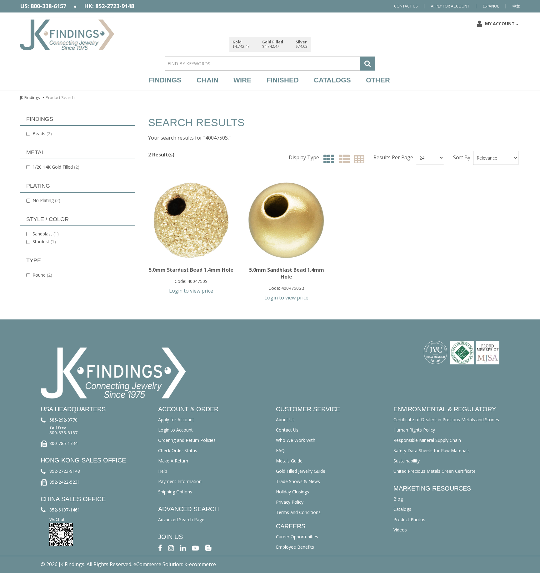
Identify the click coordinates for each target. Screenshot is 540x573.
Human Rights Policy (414, 430)
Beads (42, 133)
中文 (516, 6)
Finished (283, 80)
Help (162, 471)
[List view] (343, 159)
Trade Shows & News (298, 481)
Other (378, 80)
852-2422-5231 (64, 482)
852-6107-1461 (64, 510)
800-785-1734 (63, 443)
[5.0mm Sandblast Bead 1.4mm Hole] (286, 220)
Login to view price (191, 290)
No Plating (46, 200)
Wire (242, 80)
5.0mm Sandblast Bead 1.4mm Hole (286, 273)
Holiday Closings (292, 492)
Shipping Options (175, 492)
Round (42, 275)
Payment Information (180, 481)
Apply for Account (450, 6)
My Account (500, 24)
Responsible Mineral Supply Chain (427, 440)
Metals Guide (289, 461)
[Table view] (357, 159)
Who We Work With (295, 440)
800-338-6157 (63, 433)
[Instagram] (171, 547)
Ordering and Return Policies (187, 440)
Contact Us (406, 6)
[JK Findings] (67, 34)
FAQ (280, 450)
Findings (165, 80)
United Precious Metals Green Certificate (434, 471)
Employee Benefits (295, 547)
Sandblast (45, 234)
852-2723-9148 (64, 471)
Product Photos (409, 519)
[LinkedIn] (183, 547)
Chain (207, 80)
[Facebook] (160, 547)
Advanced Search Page (181, 519)
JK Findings (30, 97)
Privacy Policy (289, 502)
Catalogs (332, 80)
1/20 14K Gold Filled (55, 167)
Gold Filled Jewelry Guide (300, 471)
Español (491, 6)
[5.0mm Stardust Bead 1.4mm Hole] (191, 220)
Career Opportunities (297, 537)
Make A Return (173, 461)
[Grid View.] (327, 159)
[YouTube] (195, 547)
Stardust (44, 242)
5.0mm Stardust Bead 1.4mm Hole (191, 269)
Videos (400, 530)
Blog (398, 499)
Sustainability (406, 461)
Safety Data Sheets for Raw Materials (431, 450)
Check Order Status (177, 450)
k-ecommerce (200, 564)
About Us (285, 419)
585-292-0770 (63, 420)
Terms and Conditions (298, 512)
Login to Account (175, 430)
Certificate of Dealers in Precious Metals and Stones (446, 419)
